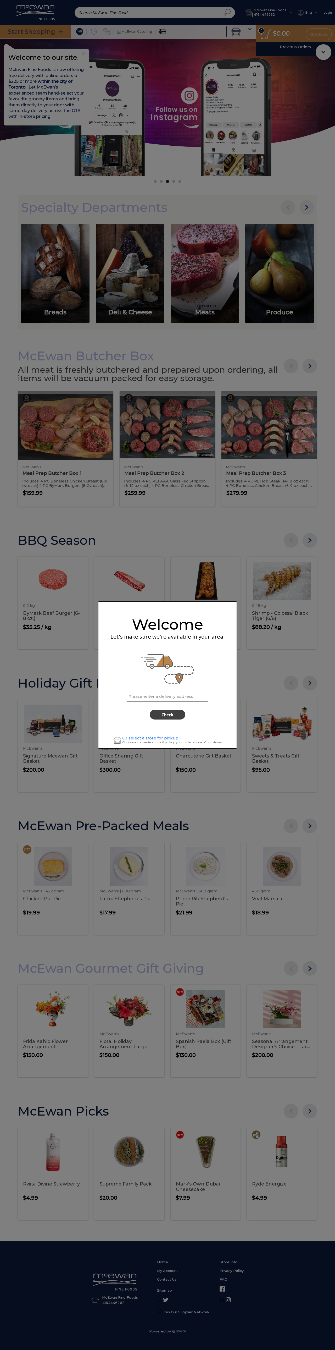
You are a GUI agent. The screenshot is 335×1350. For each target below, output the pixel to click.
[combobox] (167, 695)
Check (167, 714)
